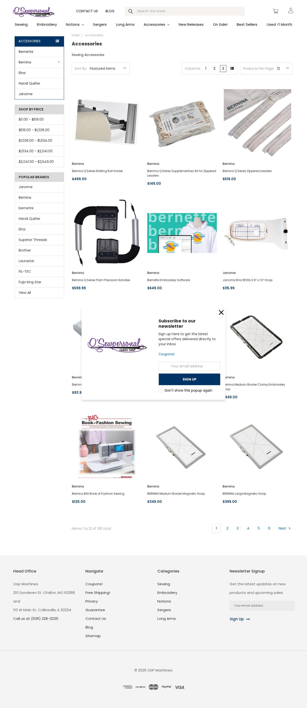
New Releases (191, 24)
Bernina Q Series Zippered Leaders (247, 171)
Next (283, 528)
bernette (26, 208)
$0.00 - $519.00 (31, 119)
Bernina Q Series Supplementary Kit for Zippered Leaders (181, 173)
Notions (73, 24)
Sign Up (237, 619)
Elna (22, 72)
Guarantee (95, 609)
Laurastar (26, 261)
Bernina (25, 62)
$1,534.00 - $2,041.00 (36, 151)
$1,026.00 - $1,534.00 (35, 140)
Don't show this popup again (188, 390)
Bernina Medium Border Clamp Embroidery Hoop (254, 386)
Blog (110, 11)
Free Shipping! (97, 592)
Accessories (155, 24)
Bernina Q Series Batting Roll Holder (97, 171)
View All (25, 292)
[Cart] (276, 11)
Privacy (91, 601)
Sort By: (81, 68)
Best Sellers (247, 24)
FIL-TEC (25, 271)
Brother (25, 250)
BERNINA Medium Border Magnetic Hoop (176, 494)
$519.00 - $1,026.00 (34, 130)
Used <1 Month (279, 24)
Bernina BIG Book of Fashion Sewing (98, 494)
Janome (26, 94)
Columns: (193, 68)
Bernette (26, 51)
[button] (221, 312)
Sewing (21, 24)
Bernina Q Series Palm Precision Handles (101, 280)
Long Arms (125, 24)
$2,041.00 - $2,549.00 (36, 161)
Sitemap (93, 635)
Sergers (100, 24)
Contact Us (87, 11)
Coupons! (167, 354)
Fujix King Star (30, 282)
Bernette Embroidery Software (168, 280)
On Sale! (220, 24)
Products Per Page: (258, 68)
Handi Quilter (29, 83)
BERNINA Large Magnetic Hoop (244, 494)
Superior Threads (33, 239)
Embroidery (47, 24)
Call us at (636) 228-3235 (35, 618)
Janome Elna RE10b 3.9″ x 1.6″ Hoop (247, 280)
